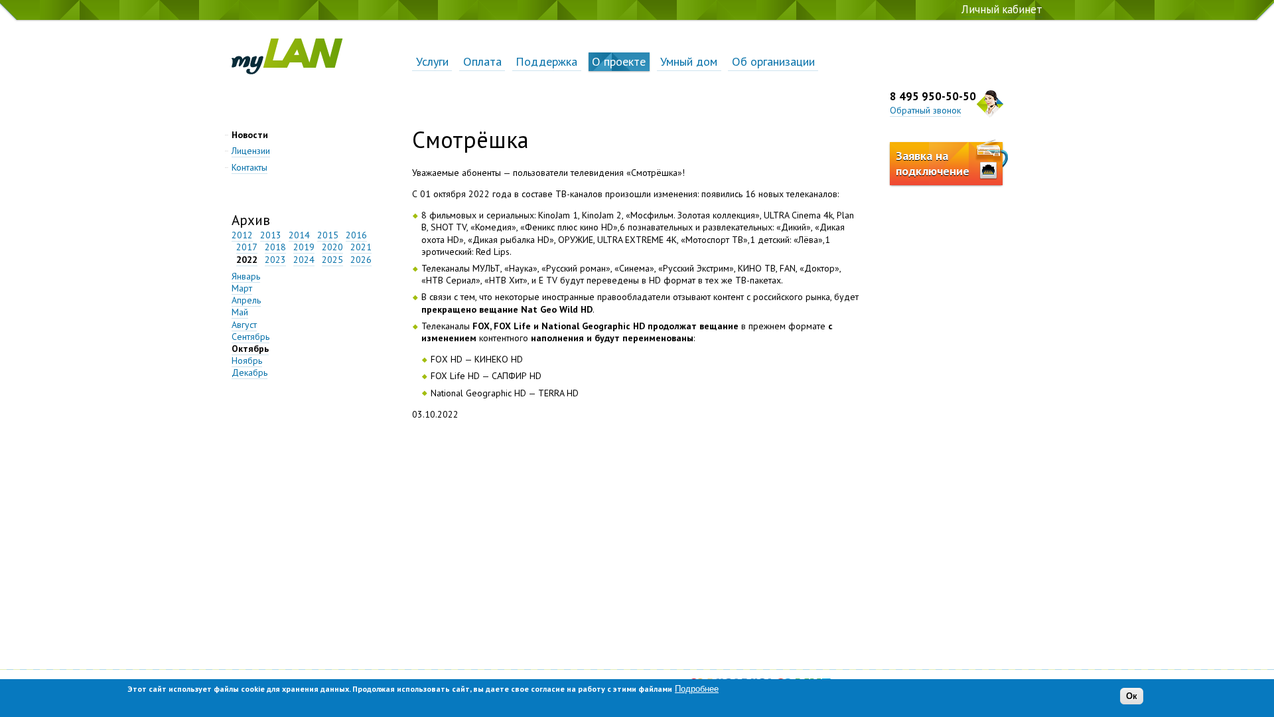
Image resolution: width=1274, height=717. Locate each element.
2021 (361, 247)
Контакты (249, 167)
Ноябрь (247, 360)
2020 (332, 247)
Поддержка (546, 61)
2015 (327, 235)
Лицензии (251, 151)
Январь (246, 276)
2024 (304, 260)
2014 (299, 235)
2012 (242, 235)
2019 (304, 247)
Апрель (246, 300)
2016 (356, 235)
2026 (361, 260)
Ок (1131, 697)
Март (242, 288)
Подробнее (697, 689)
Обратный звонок (925, 110)
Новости (250, 135)
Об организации (773, 61)
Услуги (432, 61)
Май (240, 312)
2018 (275, 247)
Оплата (482, 61)
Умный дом (688, 61)
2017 (246, 247)
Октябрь (250, 349)
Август (244, 325)
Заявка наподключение (932, 163)
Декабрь (249, 372)
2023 (275, 260)
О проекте (619, 61)
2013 (270, 235)
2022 (246, 260)
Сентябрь (250, 337)
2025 (332, 260)
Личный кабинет (1001, 9)
